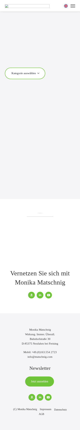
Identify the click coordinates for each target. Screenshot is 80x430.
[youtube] (48, 295)
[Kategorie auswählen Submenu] (39, 73)
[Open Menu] (73, 6)
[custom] (31, 295)
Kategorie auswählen (24, 73)
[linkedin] (40, 295)
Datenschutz (60, 409)
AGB (41, 414)
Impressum (45, 409)
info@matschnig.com (40, 356)
